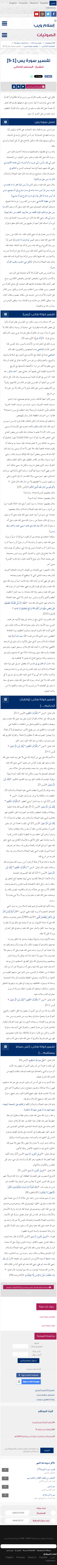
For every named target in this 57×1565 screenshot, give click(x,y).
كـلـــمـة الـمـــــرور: (36, 1353)
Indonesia (50, 8)
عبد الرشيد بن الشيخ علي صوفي (44, 1498)
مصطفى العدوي (49, 1473)
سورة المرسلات (49, 1495)
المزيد (47, 1450)
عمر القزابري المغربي (48, 1490)
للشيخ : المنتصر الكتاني (28, 66)
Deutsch (34, 3)
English (13, 3)
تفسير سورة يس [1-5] (28, 60)
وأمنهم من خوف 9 (44, 1429)
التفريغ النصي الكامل (34, 87)
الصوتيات (46, 35)
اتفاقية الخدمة (29, 1550)
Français (23, 3)
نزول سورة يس (48, 1325)
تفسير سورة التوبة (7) (46, 1469)
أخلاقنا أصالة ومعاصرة (42, 1422)
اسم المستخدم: (36, 1345)
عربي (53, 3)
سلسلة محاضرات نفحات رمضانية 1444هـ (33, 1436)
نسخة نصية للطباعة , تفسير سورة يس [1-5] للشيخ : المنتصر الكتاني (27, 1288)
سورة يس (51, 1486)
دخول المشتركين (28, 1360)
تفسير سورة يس (47, 1317)
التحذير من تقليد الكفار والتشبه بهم (41, 1478)
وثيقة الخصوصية (44, 1550)
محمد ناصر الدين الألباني (47, 1481)
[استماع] (23, 87)
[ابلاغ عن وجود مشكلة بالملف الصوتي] (14, 87)
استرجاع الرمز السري (44, 1390)
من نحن (9, 1550)
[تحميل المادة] (18, 87)
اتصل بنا (18, 1550)
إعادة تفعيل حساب (45, 1399)
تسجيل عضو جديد (45, 1395)
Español (44, 3)
